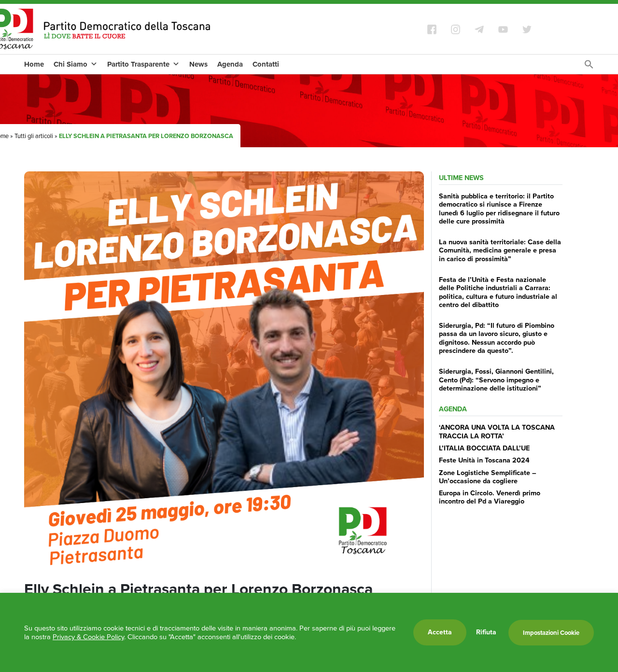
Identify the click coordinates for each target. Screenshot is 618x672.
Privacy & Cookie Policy (88, 636)
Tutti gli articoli (33, 135)
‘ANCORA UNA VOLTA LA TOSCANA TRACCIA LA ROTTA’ (497, 431)
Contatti (266, 64)
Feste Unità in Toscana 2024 (484, 460)
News (198, 64)
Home (34, 64)
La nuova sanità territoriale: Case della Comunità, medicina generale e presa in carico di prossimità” (500, 250)
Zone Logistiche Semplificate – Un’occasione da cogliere (487, 476)
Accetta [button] (440, 632)
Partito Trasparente (138, 64)
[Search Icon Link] (589, 67)
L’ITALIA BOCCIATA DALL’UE (484, 448)
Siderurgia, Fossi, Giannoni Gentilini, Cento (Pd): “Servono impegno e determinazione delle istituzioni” (496, 379)
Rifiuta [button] (486, 632)
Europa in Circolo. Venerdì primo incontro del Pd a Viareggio (489, 497)
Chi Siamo (70, 64)
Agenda (230, 64)
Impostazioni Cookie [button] (551, 632)
